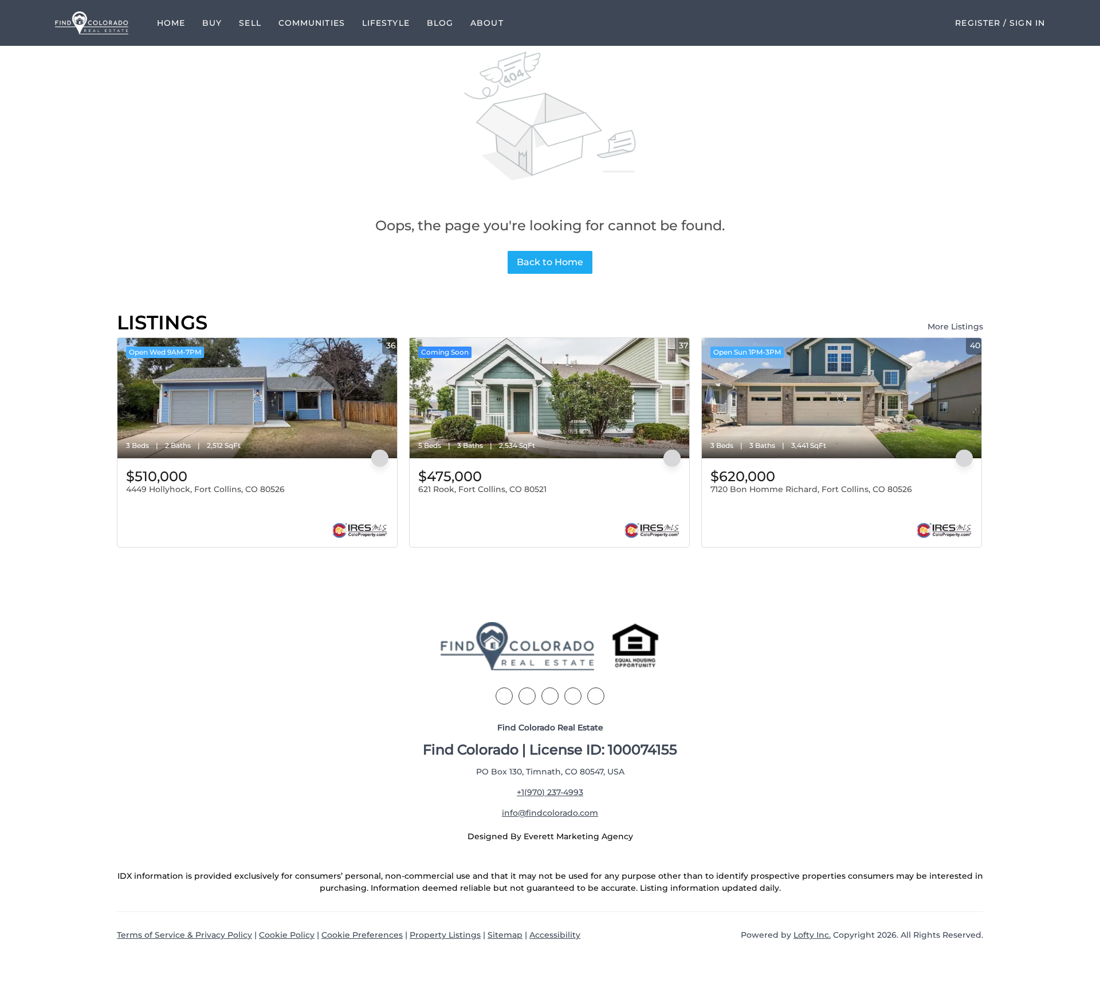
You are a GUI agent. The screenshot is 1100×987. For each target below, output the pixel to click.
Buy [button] (212, 23)
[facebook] (504, 696)
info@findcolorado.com (550, 813)
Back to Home (550, 262)
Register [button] (977, 23)
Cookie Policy (287, 935)
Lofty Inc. (812, 935)
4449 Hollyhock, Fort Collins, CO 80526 (205, 489)
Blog (440, 23)
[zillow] (550, 696)
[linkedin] (527, 696)
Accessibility (554, 935)
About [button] (487, 23)
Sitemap (505, 935)
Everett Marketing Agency (578, 836)
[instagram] (573, 696)
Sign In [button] (1027, 23)
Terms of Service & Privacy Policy (184, 935)
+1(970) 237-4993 (550, 792)
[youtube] (595, 696)
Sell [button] (250, 23)
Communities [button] (311, 23)
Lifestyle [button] (386, 23)
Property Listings (445, 935)
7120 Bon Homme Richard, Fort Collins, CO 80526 (811, 489)
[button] (91, 22)
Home (171, 23)
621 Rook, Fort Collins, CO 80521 (482, 489)
